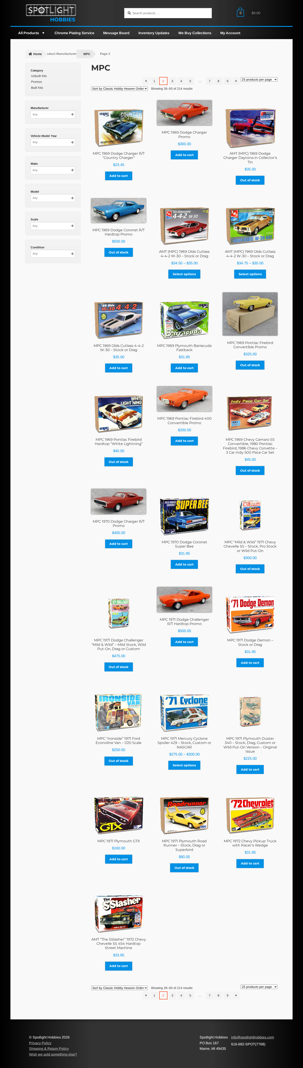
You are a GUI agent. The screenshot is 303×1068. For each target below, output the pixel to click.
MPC (86, 54)
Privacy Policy (40, 1043)
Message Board (116, 33)
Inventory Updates (153, 33)
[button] (43, 33)
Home (37, 54)
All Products (28, 33)
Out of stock (250, 180)
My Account (230, 33)
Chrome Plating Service (74, 33)
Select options (184, 274)
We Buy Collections (194, 33)
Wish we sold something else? (53, 1054)
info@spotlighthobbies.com (252, 1037)
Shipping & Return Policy (49, 1048)
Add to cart (118, 176)
